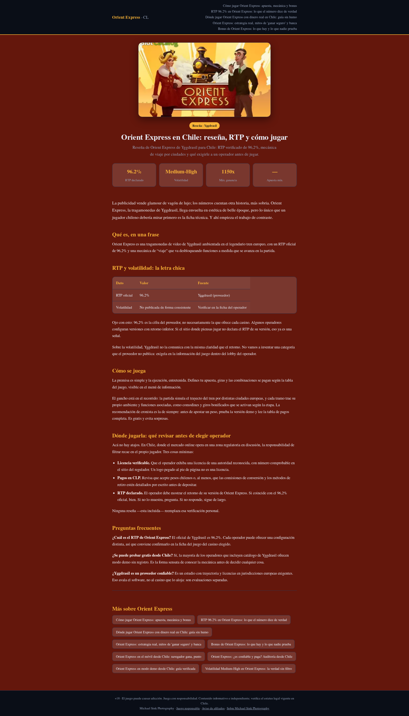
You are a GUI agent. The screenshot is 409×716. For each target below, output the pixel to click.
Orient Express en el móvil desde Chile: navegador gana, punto (158, 656)
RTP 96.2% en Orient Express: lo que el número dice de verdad (254, 11)
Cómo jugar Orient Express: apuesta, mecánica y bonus (260, 5)
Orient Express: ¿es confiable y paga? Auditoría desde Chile (251, 656)
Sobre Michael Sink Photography (248, 708)
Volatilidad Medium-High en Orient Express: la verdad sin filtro (248, 668)
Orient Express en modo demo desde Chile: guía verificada (155, 668)
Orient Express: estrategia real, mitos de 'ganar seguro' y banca (255, 23)
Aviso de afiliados (213, 708)
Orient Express (130, 17)
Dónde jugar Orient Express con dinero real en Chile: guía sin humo (251, 17)
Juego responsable (188, 708)
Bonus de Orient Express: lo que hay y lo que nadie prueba (257, 28)
